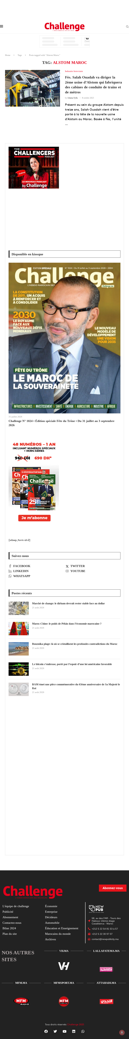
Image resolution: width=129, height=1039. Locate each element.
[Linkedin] (73, 1031)
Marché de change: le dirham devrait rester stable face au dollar (68, 603)
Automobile (52, 922)
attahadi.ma (106, 982)
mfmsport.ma (64, 982)
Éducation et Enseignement (61, 928)
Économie (51, 906)
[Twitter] (55, 1031)
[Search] (127, 26)
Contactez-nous (12, 922)
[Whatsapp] (83, 1031)
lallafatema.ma (106, 950)
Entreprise (51, 911)
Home (7, 55)
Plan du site (10, 933)
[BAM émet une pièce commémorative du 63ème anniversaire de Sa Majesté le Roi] (19, 689)
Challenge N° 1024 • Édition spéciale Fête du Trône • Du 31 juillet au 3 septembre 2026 (61, 423)
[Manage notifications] (122, 1032)
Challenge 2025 (75, 1024)
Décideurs (51, 917)
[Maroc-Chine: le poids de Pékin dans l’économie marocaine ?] (19, 628)
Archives (50, 939)
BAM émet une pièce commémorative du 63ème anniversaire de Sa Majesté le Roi (76, 686)
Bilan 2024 (9, 928)
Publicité (8, 911)
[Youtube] (64, 1031)
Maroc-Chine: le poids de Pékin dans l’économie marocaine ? (66, 623)
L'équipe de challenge (16, 906)
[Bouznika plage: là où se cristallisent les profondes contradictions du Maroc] (19, 649)
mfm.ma (21, 982)
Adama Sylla (72, 98)
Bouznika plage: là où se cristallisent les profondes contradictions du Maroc (74, 643)
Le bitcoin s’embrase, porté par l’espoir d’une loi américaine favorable (72, 664)
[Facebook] (46, 1031)
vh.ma (64, 950)
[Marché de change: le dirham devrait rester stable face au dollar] (19, 608)
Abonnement (10, 917)
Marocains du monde (58, 933)
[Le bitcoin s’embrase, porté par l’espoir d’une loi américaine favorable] (19, 669)
